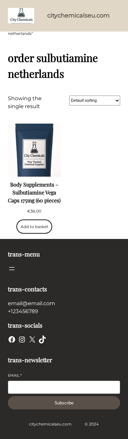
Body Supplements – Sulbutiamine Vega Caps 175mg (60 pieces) (34, 192)
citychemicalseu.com (78, 15)
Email (15, 375)
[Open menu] (12, 269)
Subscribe (64, 402)
